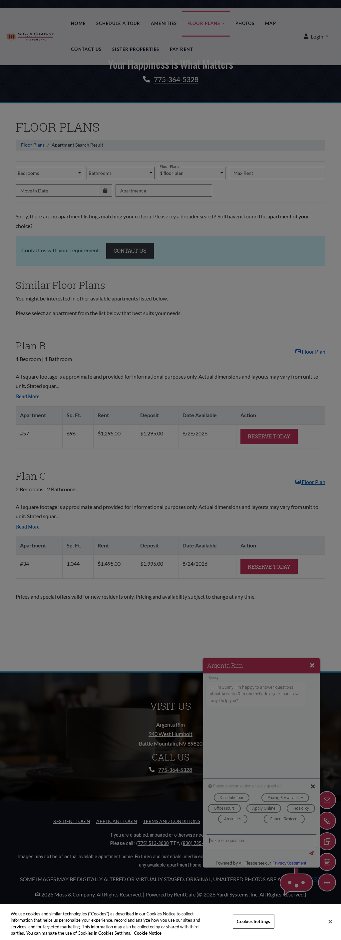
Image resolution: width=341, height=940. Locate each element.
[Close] (330, 921)
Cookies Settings (253, 921)
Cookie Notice (148, 933)
